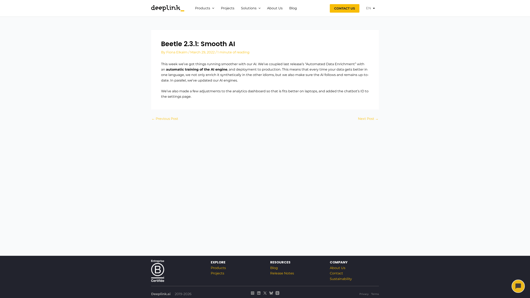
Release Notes (282, 273)
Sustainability (341, 279)
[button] (212, 8)
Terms (375, 294)
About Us (275, 8)
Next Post (368, 118)
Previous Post (165, 118)
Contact (336, 273)
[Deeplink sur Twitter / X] (265, 293)
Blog (293, 8)
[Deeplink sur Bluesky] (271, 293)
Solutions (249, 8)
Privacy (364, 294)
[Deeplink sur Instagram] (252, 293)
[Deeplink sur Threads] (277, 293)
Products (202, 8)
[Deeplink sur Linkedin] (259, 293)
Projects (227, 8)
